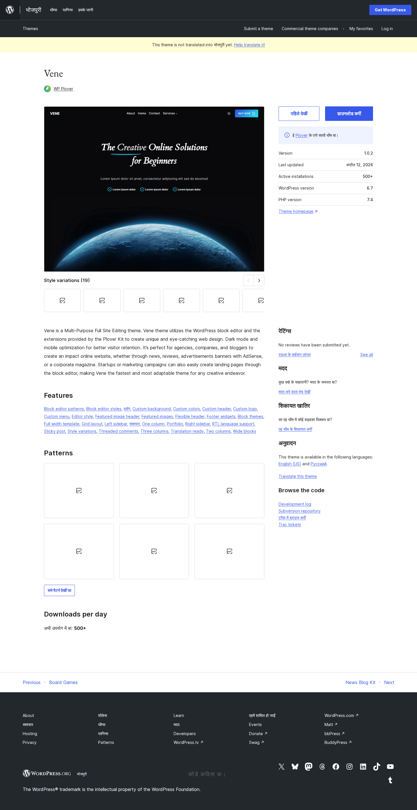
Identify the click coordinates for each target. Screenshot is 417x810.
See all (366, 354)
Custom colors (186, 408)
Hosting (30, 733)
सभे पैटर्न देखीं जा (59, 590)
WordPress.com (342, 715)
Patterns (106, 742)
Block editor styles (103, 408)
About (28, 715)
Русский (319, 463)
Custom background (151, 408)
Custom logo (245, 408)
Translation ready (187, 431)
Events (255, 724)
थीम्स (101, 724)
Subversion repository (300, 510)
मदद (177, 724)
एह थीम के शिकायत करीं (295, 429)
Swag (256, 742)
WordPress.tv (189, 742)
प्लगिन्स (103, 733)
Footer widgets (221, 416)
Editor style (82, 416)
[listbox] (154, 521)
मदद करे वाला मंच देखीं (294, 391)
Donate (258, 733)
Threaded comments (118, 431)
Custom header (216, 408)
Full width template (61, 423)
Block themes (250, 416)
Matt (331, 724)
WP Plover (63, 88)
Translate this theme (298, 476)
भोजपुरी (82, 774)
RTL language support (233, 423)
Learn (179, 715)
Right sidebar (197, 423)
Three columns (154, 431)
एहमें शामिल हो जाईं (262, 715)
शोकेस (102, 715)
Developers (185, 733)
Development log (295, 504)
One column (153, 423)
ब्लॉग (127, 408)
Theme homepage (296, 211)
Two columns (218, 431)
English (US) (290, 463)
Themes (30, 28)
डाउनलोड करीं (349, 113)
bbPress (335, 733)
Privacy (30, 742)
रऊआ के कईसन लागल (295, 354)
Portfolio (175, 423)
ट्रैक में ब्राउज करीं (292, 517)
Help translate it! (249, 44)
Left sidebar (116, 423)
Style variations (82, 431)
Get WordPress (390, 9)
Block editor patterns (64, 408)
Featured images (157, 416)
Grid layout (92, 423)
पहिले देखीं (299, 113)
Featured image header (117, 416)
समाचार (134, 423)
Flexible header (190, 416)
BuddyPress (338, 742)
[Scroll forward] (259, 280)
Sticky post (54, 431)
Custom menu (57, 416)
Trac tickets (290, 524)
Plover (302, 135)
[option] (79, 490)
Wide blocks (244, 431)
